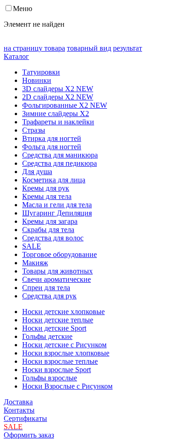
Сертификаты (25, 418)
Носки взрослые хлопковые (65, 353)
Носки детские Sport (54, 328)
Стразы (33, 130)
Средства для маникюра (60, 155)
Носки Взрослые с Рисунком (67, 386)
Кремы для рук (45, 188)
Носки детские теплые (57, 320)
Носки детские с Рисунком (64, 345)
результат (127, 48)
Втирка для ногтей (51, 138)
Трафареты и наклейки (58, 122)
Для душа (37, 171)
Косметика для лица (53, 180)
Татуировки (41, 72)
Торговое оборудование (59, 254)
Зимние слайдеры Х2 (55, 113)
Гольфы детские (47, 336)
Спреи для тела (46, 287)
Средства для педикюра (59, 163)
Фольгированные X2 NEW (64, 105)
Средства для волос (53, 238)
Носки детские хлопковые (63, 311)
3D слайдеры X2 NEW (57, 89)
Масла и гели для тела (57, 205)
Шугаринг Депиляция (57, 213)
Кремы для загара (50, 221)
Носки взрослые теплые (60, 361)
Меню (22, 8)
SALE (31, 246)
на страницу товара (34, 48)
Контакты (19, 410)
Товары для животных (57, 271)
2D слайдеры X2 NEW (57, 97)
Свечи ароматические (56, 279)
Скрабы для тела (48, 229)
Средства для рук (49, 296)
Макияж (35, 263)
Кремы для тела (47, 196)
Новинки (36, 80)
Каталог (16, 56)
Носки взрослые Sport (56, 369)
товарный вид (89, 48)
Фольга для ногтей (51, 147)
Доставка (18, 402)
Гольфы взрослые (49, 378)
